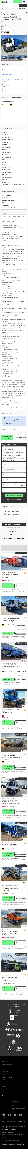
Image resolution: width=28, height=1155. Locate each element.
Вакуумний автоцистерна (9, 70)
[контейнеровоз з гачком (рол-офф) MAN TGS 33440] (14, 698)
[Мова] (24, 1)
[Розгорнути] (14, 593)
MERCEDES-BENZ (7, 75)
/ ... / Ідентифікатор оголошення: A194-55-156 (14, 9)
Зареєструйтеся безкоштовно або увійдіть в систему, (12, 419)
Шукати (23, 6)
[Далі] (25, 48)
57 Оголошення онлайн (9, 430)
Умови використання (19, 1144)
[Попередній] (2, 48)
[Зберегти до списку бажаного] (24, 13)
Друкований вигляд (15, 527)
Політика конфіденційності (14, 499)
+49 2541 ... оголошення (12, 511)
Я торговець (8, 490)
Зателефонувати (21, 437)
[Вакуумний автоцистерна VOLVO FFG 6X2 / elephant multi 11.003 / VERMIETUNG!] (14, 831)
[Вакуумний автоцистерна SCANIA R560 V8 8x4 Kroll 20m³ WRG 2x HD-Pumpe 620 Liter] (14, 561)
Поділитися (14, 535)
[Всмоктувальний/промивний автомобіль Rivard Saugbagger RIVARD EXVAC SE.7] (14, 874)
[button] (26, 1)
